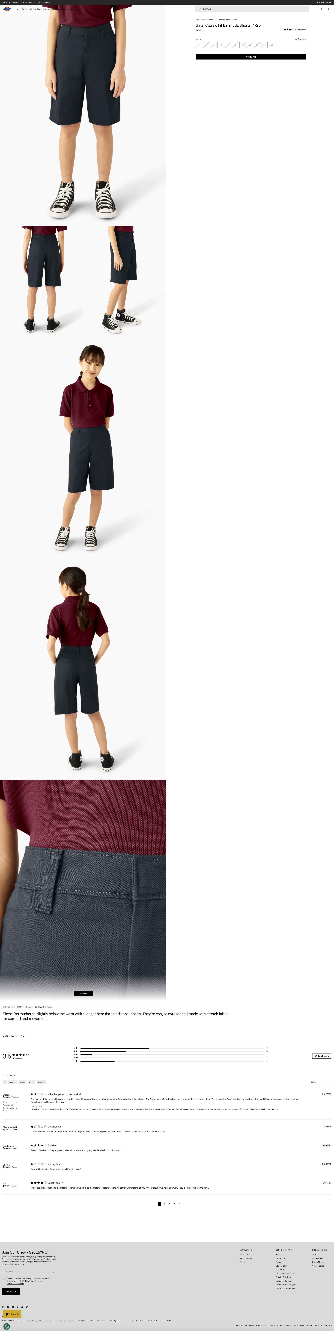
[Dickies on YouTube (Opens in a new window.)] (12, 1306)
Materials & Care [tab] (43, 1007)
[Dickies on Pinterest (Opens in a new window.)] (27, 1306)
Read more (60, 1102)
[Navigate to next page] (179, 1203)
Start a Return (281, 1266)
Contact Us (280, 1258)
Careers (243, 1262)
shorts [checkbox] (31, 1082)
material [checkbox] (12, 1082)
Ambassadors (317, 1258)
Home (197, 19)
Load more (83, 993)
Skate (314, 1254)
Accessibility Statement (294, 1325)
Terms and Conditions (15, 1283)
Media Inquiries (246, 1258)
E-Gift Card (280, 1269)
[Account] (321, 9)
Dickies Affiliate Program (286, 1285)
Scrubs (62, 9)
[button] (171, 1048)
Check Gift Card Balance (285, 1288)
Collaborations (318, 1266)
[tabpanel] (118, 1016)
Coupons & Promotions (285, 1273)
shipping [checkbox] (41, 1082)
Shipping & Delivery (283, 1277)
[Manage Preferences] (6, 1326)
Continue (11, 1291)
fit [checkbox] (4, 1082)
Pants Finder (72, 9)
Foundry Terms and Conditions (319, 1325)
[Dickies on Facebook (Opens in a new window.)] (8, 1306)
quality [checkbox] (22, 1082)
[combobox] (320, 1082)
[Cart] (328, 9)
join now (320, 2)
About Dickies (245, 1254)
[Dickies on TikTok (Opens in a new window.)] (17, 1306)
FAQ (277, 1254)
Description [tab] (8, 1007)
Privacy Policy (34, 1281)
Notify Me (251, 56)
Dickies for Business (283, 1281)
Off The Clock (35, 9)
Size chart (302, 39)
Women (24, 9)
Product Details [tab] (24, 1007)
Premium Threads (50, 9)
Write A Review (322, 1056)
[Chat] (314, 9)
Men (17, 9)
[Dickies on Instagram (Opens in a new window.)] (3, 1306)
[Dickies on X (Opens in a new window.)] (22, 1306)
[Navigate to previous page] (154, 1203)
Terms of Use (241, 1325)
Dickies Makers (318, 1262)
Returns (279, 1262)
